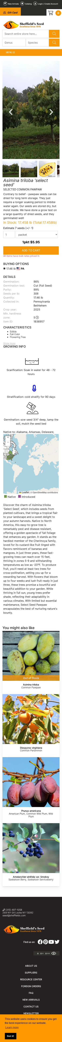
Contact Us (31, 1006)
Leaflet (25, 492)
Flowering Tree (18, 337)
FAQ (31, 992)
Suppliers (31, 972)
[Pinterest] (45, 943)
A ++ (47, 953)
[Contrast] (55, 953)
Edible (13, 331)
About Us (31, 965)
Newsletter (31, 1013)
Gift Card (12, 12)
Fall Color (15, 334)
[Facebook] (40, 943)
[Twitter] (57, 943)
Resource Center (31, 979)
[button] (7, 438)
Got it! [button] (10, 1036)
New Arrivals (31, 999)
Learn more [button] (12, 1027)
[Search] (54, 34)
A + (41, 953)
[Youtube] (51, 943)
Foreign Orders (31, 986)
